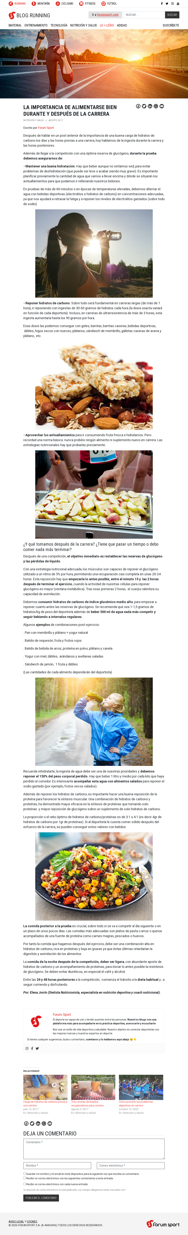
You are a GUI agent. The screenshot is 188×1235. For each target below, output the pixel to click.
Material (15, 25)
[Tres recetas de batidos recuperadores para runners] (93, 1087)
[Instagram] (27, 1048)
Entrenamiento (36, 25)
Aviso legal (16, 1221)
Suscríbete (171, 25)
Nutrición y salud (83, 25)
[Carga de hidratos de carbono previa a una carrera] (45, 1087)
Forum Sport (46, 128)
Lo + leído (107, 25)
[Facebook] (32, 1048)
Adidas (122, 25)
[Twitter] (37, 1048)
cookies (32, 1221)
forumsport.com (107, 15)
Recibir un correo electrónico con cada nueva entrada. (57, 1184)
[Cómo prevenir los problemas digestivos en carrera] (141, 1087)
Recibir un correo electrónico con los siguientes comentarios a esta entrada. (69, 1178)
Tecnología (58, 25)
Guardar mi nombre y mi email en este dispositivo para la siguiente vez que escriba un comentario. (83, 1173)
